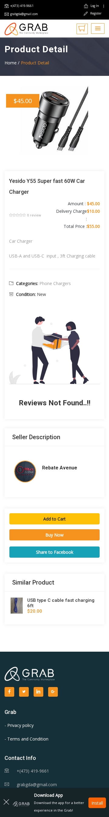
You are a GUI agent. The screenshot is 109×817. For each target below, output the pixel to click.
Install (97, 803)
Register (95, 13)
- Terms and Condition (26, 739)
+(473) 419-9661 (22, 6)
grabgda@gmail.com (24, 14)
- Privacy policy (19, 725)
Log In (95, 6)
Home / (12, 63)
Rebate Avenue (59, 468)
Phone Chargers (55, 283)
